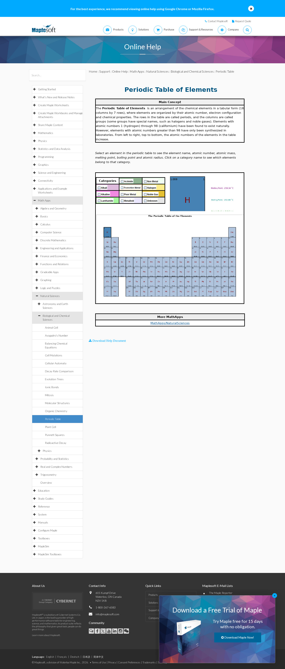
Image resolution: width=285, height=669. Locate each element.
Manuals (43, 522)
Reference (44, 506)
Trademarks (149, 662)
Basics (44, 216)
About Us (38, 585)
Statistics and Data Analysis (54, 148)
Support (104, 71)
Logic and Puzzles (50, 288)
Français (62, 656)
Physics (42, 140)
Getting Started (47, 89)
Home (93, 71)
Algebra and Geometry (53, 208)
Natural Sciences (50, 296)
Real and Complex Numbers (56, 466)
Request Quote (243, 21)
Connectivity (45, 180)
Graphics (43, 164)
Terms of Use (99, 662)
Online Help (120, 71)
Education (44, 490)
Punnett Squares (55, 434)
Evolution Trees (54, 379)
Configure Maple (47, 530)
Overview (46, 482)
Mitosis (49, 395)
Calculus (45, 224)
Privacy (112, 662)
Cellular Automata (55, 363)
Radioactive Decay (55, 442)
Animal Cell (51, 327)
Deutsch (74, 656)
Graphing (45, 280)
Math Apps (44, 200)
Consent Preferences (129, 662)
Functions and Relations (54, 264)
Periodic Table (53, 419)
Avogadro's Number (56, 335)
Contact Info (97, 585)
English (50, 656)
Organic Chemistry (56, 411)
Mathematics (45, 132)
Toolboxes (44, 538)
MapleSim (43, 546)
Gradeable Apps (49, 272)
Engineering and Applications (56, 248)
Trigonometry (48, 474)
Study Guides (46, 498)
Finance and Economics (53, 256)
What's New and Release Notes (56, 97)
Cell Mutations (53, 355)
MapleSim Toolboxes (49, 554)
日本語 (86, 656)
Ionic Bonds (52, 387)
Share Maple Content (50, 125)
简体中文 (98, 656)
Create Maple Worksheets (53, 105)
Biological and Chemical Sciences (192, 71)
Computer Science (50, 232)
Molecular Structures (57, 403)
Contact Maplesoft (218, 21)
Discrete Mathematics (53, 240)
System (42, 514)
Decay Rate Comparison (59, 371)
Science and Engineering (52, 172)
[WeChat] (126, 631)
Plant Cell (50, 427)
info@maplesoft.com (107, 614)
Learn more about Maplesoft (46, 635)
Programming (46, 156)
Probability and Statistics (54, 458)
